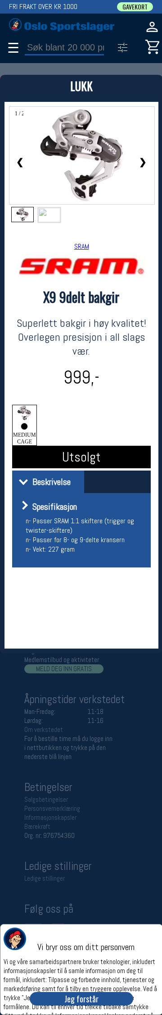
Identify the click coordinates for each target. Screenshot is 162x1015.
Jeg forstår (81, 999)
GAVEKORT (135, 6)
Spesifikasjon (52, 506)
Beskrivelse (49, 482)
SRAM (81, 246)
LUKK (81, 86)
